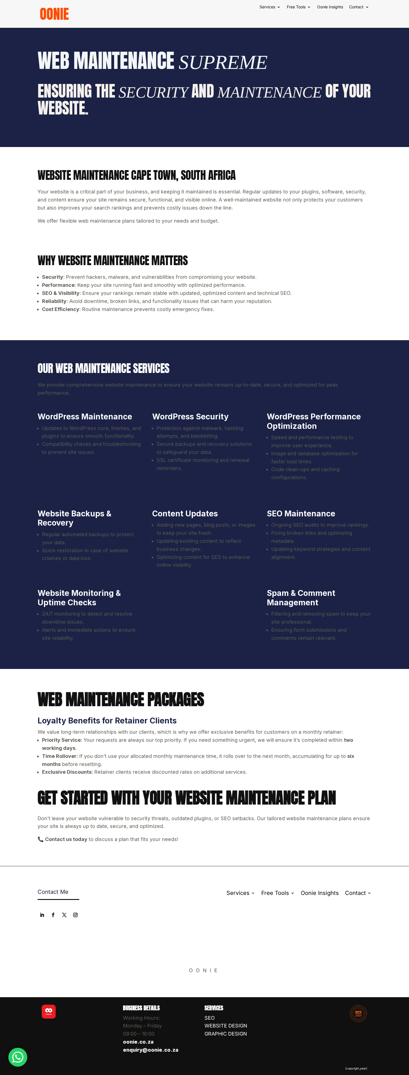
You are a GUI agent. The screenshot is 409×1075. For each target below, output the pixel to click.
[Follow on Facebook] (53, 914)
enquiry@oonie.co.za (150, 1050)
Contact (356, 7)
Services (267, 7)
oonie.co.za (138, 1042)
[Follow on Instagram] (75, 914)
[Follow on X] (64, 914)
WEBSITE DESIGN (225, 1026)
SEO (209, 1018)
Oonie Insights (330, 7)
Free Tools (296, 7)
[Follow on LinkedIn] (42, 914)
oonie (54, 13)
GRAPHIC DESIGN (225, 1034)
